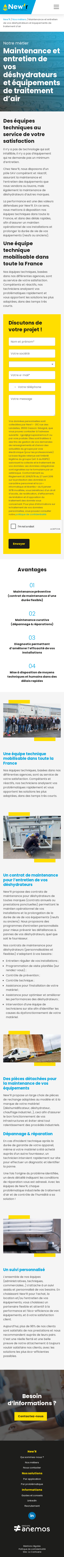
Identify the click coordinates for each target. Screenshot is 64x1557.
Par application (32, 1479)
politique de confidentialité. (31, 514)
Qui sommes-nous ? (32, 1457)
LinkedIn (32, 1500)
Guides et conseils (32, 1495)
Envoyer (19, 544)
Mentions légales (32, 1546)
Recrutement (32, 1506)
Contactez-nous (30, 1416)
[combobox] (32, 364)
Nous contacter (32, 1467)
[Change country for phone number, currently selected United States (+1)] (13, 387)
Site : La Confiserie (32, 1551)
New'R (6, 19)
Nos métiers (19, 19)
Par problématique (32, 1484)
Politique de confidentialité (32, 1549)
